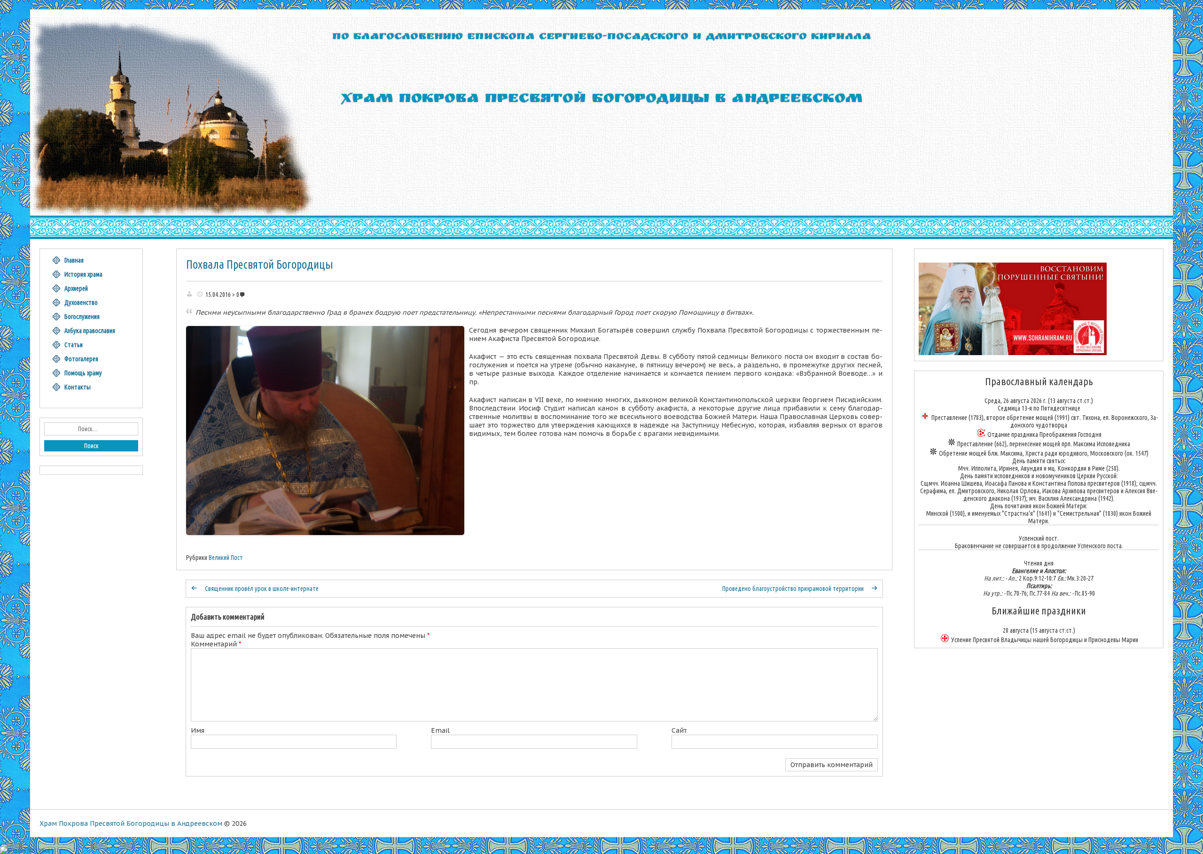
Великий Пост (226, 557)
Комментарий (216, 644)
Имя (197, 730)
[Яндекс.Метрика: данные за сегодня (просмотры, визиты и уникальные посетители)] (25, 850)
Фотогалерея (81, 359)
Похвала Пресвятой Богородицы (259, 264)
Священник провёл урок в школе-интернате (262, 588)
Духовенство (81, 302)
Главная (74, 260)
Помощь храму (83, 373)
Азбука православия (89, 330)
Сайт (679, 730)
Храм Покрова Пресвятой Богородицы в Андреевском (130, 823)
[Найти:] (91, 428)
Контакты (77, 387)
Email (440, 730)
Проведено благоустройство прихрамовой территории (793, 588)
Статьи (73, 345)
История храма (83, 274)
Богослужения (82, 316)
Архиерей (76, 288)
